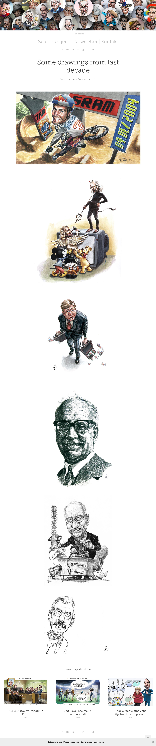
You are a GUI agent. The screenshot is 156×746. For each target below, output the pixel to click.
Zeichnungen (53, 41)
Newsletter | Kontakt (96, 41)
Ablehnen (99, 742)
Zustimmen (86, 742)
